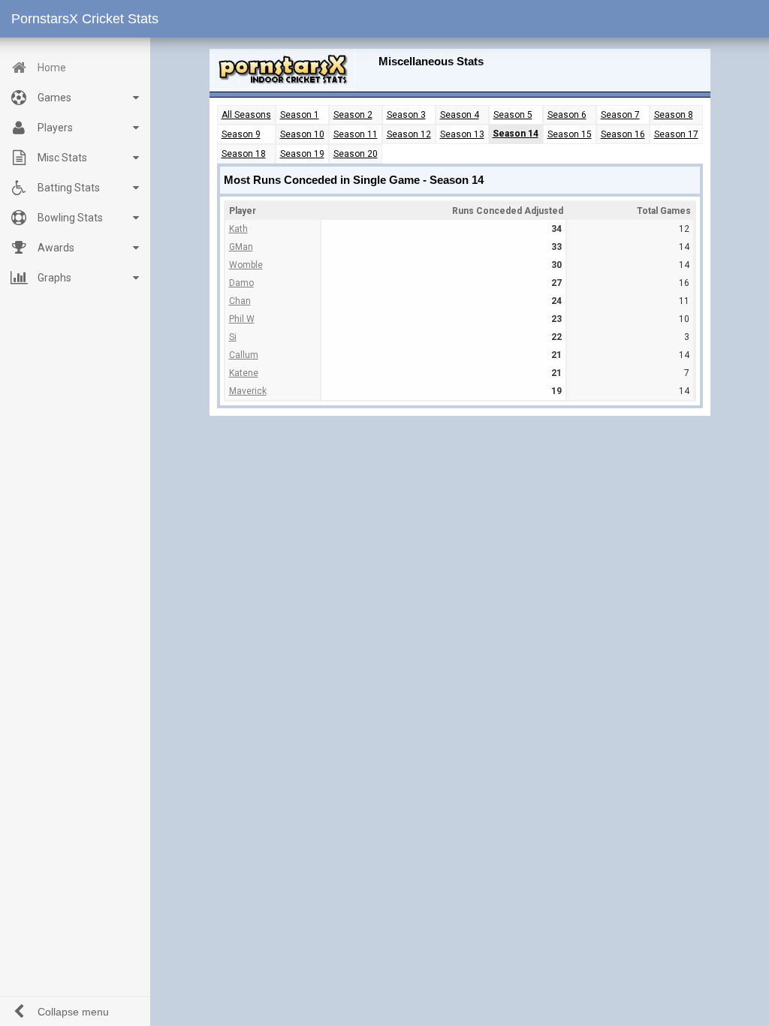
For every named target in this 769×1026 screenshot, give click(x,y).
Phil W (242, 319)
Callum (243, 355)
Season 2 (352, 115)
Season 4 (459, 115)
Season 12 (409, 134)
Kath (238, 229)
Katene (243, 373)
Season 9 (241, 134)
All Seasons (246, 115)
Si (233, 337)
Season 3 (406, 115)
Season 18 (244, 154)
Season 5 (512, 115)
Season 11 (355, 134)
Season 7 (620, 115)
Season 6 (567, 115)
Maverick (248, 391)
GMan (241, 247)
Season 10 (302, 134)
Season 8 (673, 115)
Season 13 (462, 134)
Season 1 (299, 115)
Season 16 (623, 134)
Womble (246, 265)
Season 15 (569, 134)
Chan (240, 301)
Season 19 (302, 154)
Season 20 (355, 154)
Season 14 (515, 133)
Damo (241, 283)
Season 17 (676, 134)
